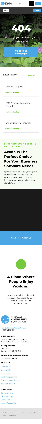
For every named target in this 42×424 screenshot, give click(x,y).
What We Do (6, 370)
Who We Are (6, 367)
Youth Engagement (9, 377)
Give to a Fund (7, 393)
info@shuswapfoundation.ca (13, 328)
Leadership (5, 374)
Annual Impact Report (10, 380)
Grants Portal (6, 400)
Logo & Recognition (9, 403)
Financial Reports (8, 384)
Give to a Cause (7, 396)
